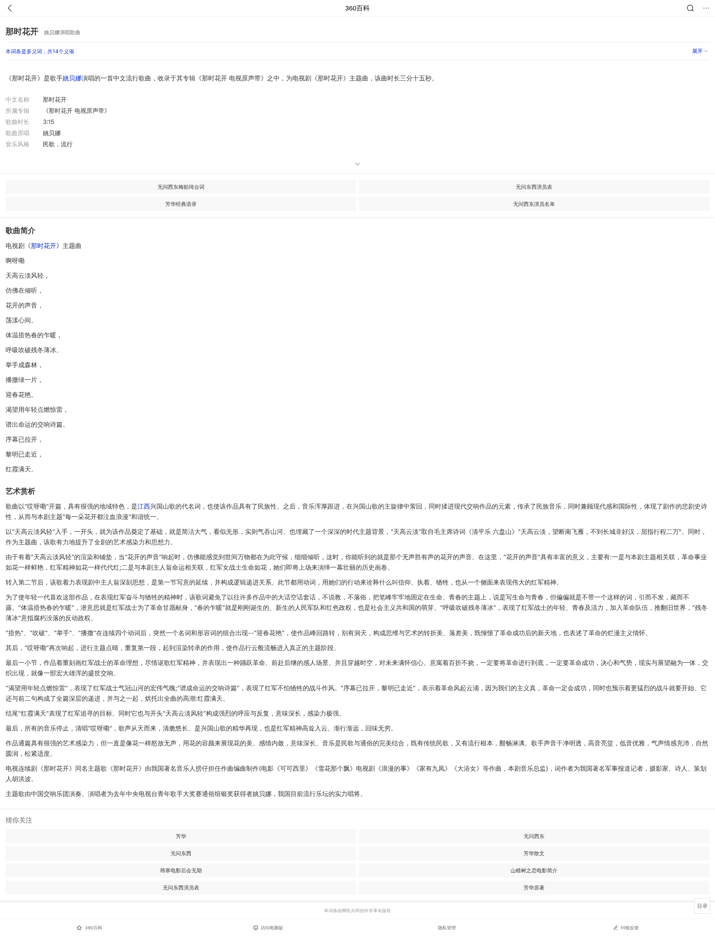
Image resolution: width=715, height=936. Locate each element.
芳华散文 (534, 853)
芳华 (181, 836)
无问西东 (534, 836)
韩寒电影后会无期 (181, 870)
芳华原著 (534, 887)
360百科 (357, 8)
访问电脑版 (272, 927)
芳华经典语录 (181, 204)
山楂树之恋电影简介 (534, 870)
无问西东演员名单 (534, 204)
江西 (143, 506)
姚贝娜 (72, 78)
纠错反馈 (630, 927)
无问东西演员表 (534, 187)
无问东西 (181, 853)
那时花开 (43, 245)
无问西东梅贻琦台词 (181, 187)
